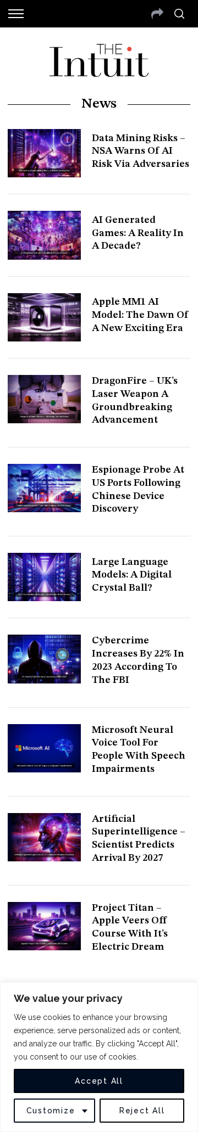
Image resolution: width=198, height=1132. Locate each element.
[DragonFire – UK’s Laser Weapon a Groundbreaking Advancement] (44, 399)
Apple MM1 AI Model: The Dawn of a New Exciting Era (140, 315)
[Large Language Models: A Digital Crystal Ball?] (44, 577)
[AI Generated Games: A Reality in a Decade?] (44, 235)
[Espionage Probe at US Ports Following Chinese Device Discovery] (44, 488)
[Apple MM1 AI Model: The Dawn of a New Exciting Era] (44, 317)
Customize (50, 1110)
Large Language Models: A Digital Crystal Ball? (132, 575)
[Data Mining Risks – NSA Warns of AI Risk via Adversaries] (44, 153)
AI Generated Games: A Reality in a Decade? (138, 233)
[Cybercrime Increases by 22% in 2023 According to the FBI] (44, 659)
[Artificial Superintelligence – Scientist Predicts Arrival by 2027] (44, 837)
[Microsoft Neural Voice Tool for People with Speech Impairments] (44, 748)
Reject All (142, 1110)
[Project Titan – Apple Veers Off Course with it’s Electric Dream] (44, 926)
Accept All (99, 1081)
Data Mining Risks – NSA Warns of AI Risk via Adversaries (140, 151)
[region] (99, 1057)
